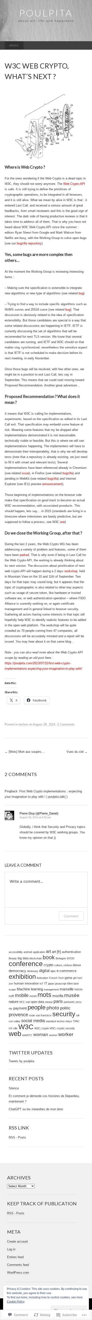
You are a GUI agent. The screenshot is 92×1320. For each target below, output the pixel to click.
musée (71, 995)
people (37, 1007)
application (39, 952)
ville (15, 1028)
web (15, 1033)
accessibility (16, 952)
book (49, 957)
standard (51, 1021)
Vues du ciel (77, 751)
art (48, 951)
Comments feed (18, 1265)
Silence (14, 1088)
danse (77, 965)
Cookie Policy (16, 1301)
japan (51, 983)
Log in (11, 1249)
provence (18, 1014)
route (32, 1015)
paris (58, 1001)
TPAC (76, 1021)
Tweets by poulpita (21, 1061)
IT (45, 983)
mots (44, 994)
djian (53, 971)
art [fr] (56, 952)
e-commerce (66, 971)
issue (25, 473)
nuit (28, 1001)
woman (40, 1034)
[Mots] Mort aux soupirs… (24, 751)
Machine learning (30, 989)
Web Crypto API (74, 184)
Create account (17, 1241)
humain (19, 983)
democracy (17, 971)
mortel (33, 996)
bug (81, 293)
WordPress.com (18, 1272)
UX (10, 1028)
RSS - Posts (17, 1137)
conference (26, 964)
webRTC (27, 1035)
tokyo (69, 1021)
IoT (41, 983)
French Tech (56, 977)
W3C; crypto (41, 1028)
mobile (22, 995)
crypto (48, 965)
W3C (25, 1027)
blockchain (35, 958)
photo (52, 1007)
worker (65, 1034)
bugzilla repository (29, 243)
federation (42, 977)
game (68, 978)
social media (33, 1020)
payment (20, 1008)
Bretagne (61, 958)
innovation (32, 983)
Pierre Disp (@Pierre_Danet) (39, 813)
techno (23, 724)
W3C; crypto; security (62, 1028)
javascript (60, 983)
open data (37, 1002)
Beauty (13, 958)
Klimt (70, 983)
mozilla (57, 996)
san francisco (43, 1015)
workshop (70, 571)
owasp (49, 1001)
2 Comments (66, 724)
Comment (71, 916)
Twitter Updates (31, 1052)
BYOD (70, 958)
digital (44, 970)
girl (74, 977)
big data (23, 958)
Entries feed (15, 1257)
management (51, 989)
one (62, 522)
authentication (71, 952)
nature (13, 1002)
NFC (22, 1001)
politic (65, 1008)
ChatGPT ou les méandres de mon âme (36, 1109)
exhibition (22, 976)
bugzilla (68, 473)
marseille (67, 989)
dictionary (32, 971)
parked (24, 555)
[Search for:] (83, 45)
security (63, 1014)
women (53, 1035)
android (28, 952)
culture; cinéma (63, 965)
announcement (52, 484)
